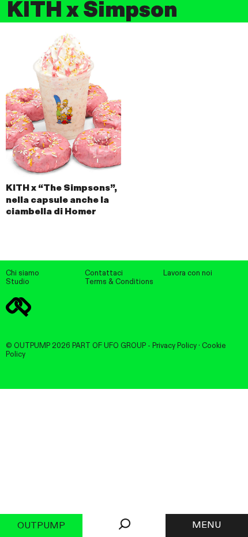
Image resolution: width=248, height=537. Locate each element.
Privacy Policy (174, 346)
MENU (206, 525)
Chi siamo (22, 273)
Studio (17, 282)
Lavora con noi (187, 273)
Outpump (41, 526)
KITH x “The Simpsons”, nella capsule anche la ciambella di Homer (61, 200)
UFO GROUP (125, 346)
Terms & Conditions (119, 282)
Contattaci (104, 273)
